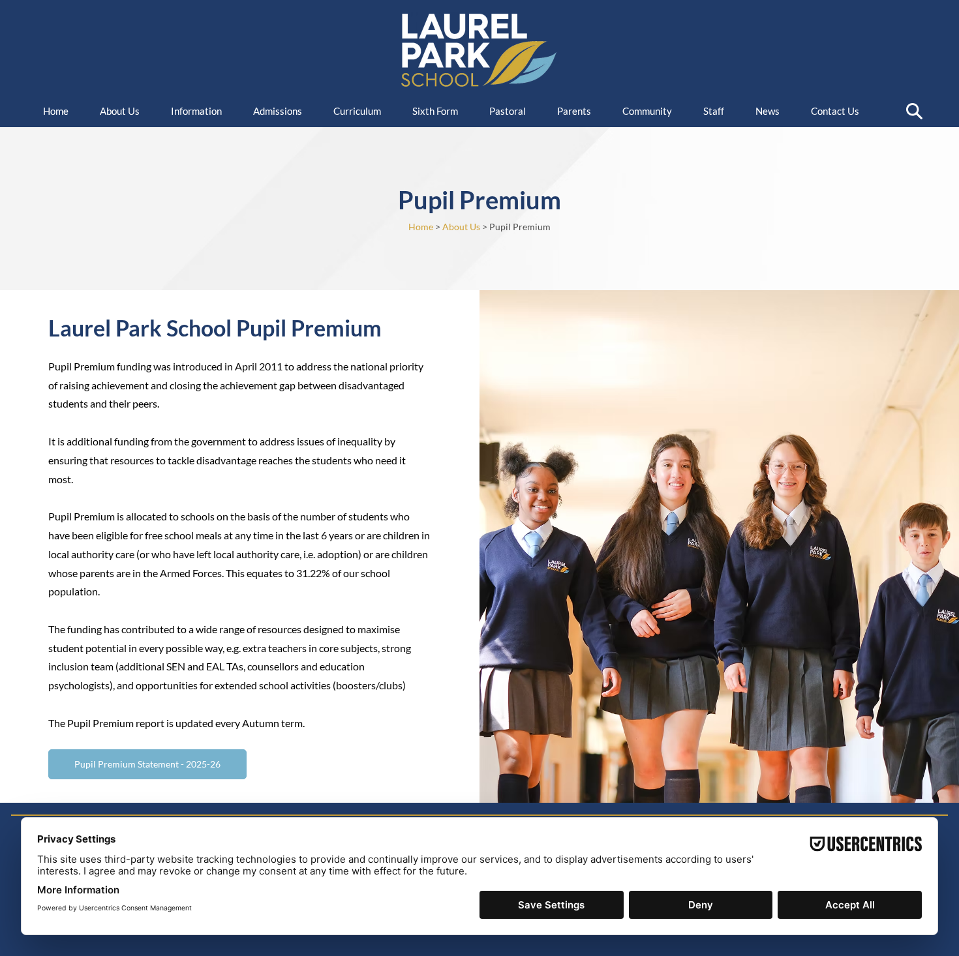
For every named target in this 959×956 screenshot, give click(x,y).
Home (420, 226)
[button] (202, 111)
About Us (461, 226)
